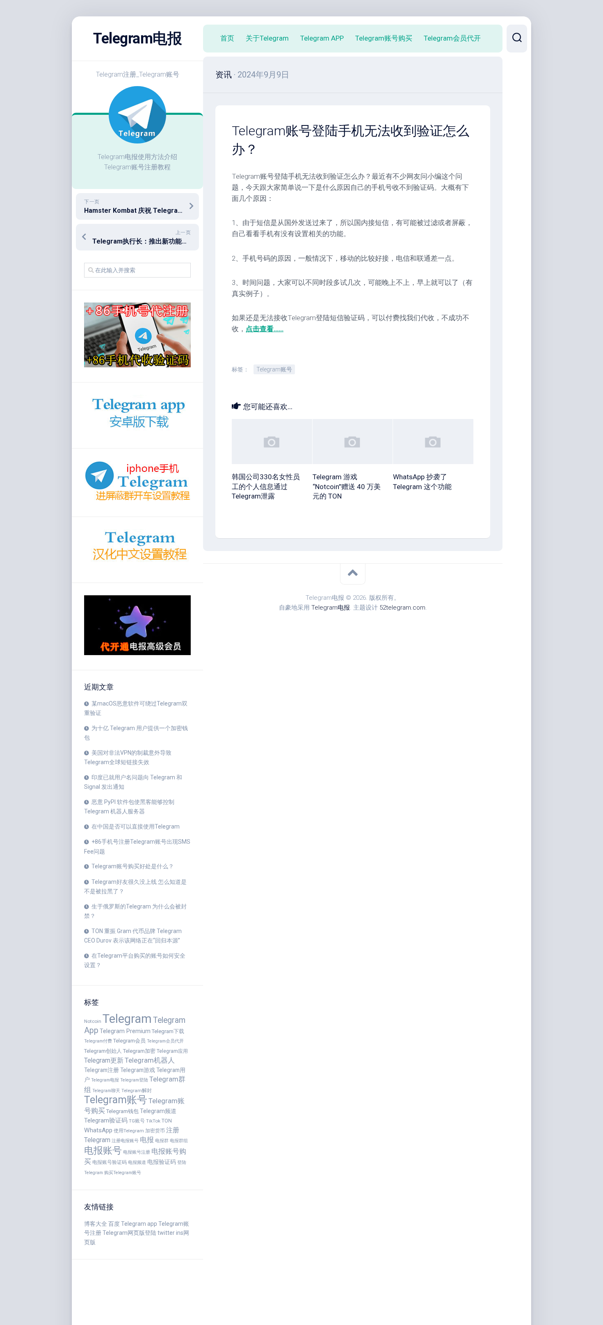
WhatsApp (98, 1130)
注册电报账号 (125, 1140)
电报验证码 (161, 1162)
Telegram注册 (101, 1070)
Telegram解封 (136, 1090)
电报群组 (179, 1140)
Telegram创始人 (103, 1051)
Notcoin (92, 1021)
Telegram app (139, 1223)
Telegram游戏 (137, 1070)
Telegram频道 (158, 1111)
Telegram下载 (168, 1031)
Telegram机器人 (150, 1060)
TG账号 (137, 1121)
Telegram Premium (125, 1031)
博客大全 (95, 1223)
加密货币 (155, 1130)
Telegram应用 (172, 1051)
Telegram (127, 1019)
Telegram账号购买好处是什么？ (132, 866)
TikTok (153, 1121)
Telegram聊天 (106, 1090)
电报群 (162, 1140)
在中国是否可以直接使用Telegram (135, 826)
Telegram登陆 (134, 1080)
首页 (227, 38)
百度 (114, 1223)
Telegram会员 (129, 1041)
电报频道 (137, 1162)
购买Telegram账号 (122, 1172)
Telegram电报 (137, 38)
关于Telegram (267, 38)
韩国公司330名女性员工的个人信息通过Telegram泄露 (266, 487)
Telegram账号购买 (383, 38)
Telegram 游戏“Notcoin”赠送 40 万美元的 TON (347, 487)
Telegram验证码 (106, 1120)
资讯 (223, 75)
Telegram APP (322, 38)
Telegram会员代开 (165, 1041)
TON (167, 1121)
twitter (166, 1232)
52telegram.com (402, 607)
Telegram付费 (98, 1041)
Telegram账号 (115, 1100)
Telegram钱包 (122, 1111)
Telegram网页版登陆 (129, 1232)
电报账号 (103, 1150)
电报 (147, 1140)
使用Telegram (129, 1131)
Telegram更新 (103, 1060)
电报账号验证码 (109, 1162)
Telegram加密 (139, 1051)
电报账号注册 (136, 1152)
